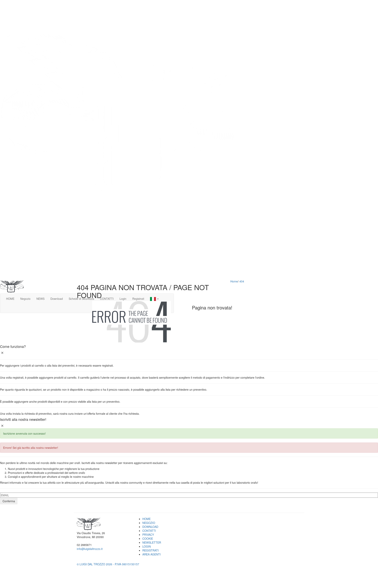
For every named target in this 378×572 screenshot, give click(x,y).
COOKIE (147, 538)
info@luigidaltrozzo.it (90, 549)
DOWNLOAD (150, 527)
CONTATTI (149, 531)
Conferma (9, 501)
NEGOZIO (148, 523)
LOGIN (146, 546)
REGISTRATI (150, 550)
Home (234, 281)
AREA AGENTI (151, 554)
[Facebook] (78, 560)
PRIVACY (148, 535)
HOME (146, 519)
